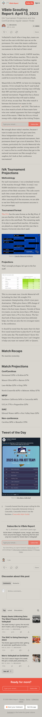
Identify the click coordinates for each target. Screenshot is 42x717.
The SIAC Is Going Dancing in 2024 (15, 638)
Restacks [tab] (16, 583)
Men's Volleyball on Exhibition (15, 656)
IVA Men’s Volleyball (24, 498)
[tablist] (11, 583)
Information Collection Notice (22, 550)
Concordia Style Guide (21, 514)
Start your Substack (15, 707)
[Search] (38, 610)
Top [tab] (4, 610)
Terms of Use (31, 548)
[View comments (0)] (11, 32)
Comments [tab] (7, 583)
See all (6, 671)
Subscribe (29, 3)
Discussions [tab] (18, 610)
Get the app (31, 707)
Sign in (37, 3)
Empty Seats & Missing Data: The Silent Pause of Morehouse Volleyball (16, 619)
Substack (10, 712)
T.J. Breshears (12, 25)
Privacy (22, 699)
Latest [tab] (10, 610)
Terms (28, 699)
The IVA (5, 214)
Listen (37, 26)
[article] (21, 624)
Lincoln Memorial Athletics (24, 256)
